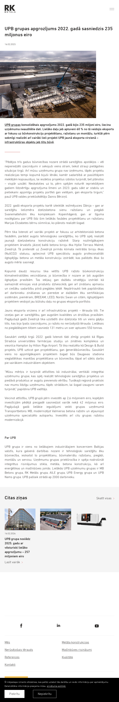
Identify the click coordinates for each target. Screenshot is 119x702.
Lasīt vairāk (12, 562)
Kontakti (10, 664)
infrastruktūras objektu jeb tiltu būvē (29, 142)
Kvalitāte (67, 657)
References (12, 657)
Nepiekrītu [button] (45, 694)
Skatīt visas (104, 498)
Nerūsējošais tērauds (19, 650)
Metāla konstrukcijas (75, 642)
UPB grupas (13, 125)
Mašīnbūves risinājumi (77, 650)
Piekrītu (14, 694)
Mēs (7, 642)
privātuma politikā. (56, 686)
